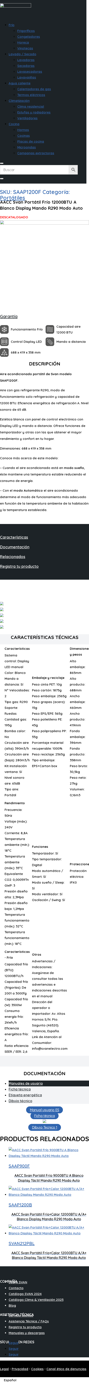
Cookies (37, 1369)
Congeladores (28, 37)
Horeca (23, 42)
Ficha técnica (20, 1089)
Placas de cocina (30, 141)
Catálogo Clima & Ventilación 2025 (36, 1300)
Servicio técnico (21, 1315)
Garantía (8, 316)
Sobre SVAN (18, 1282)
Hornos (23, 130)
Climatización (19, 101)
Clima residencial (30, 106)
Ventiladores (27, 118)
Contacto (16, 1288)
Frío (11, 25)
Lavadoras (26, 60)
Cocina (14, 124)
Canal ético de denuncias (66, 1369)
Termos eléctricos (31, 95)
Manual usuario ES (44, 1110)
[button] (11, 1380)
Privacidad (20, 1369)
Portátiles (12, 197)
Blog (12, 1305)
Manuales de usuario (26, 1083)
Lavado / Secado (22, 54)
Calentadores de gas (34, 89)
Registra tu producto (19, 566)
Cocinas (23, 136)
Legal (4, 1369)
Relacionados (12, 556)
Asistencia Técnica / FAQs (29, 1321)
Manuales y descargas (27, 1333)
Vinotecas (25, 48)
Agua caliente (19, 83)
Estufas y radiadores (34, 112)
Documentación (14, 546)
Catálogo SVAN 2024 (25, 1294)
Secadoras (26, 66)
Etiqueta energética (25, 1095)
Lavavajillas (26, 77)
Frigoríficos (26, 31)
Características (14, 537)
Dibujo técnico (20, 1101)
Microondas (26, 147)
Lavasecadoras (29, 71)
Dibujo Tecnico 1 (44, 1127)
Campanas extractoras (35, 153)
